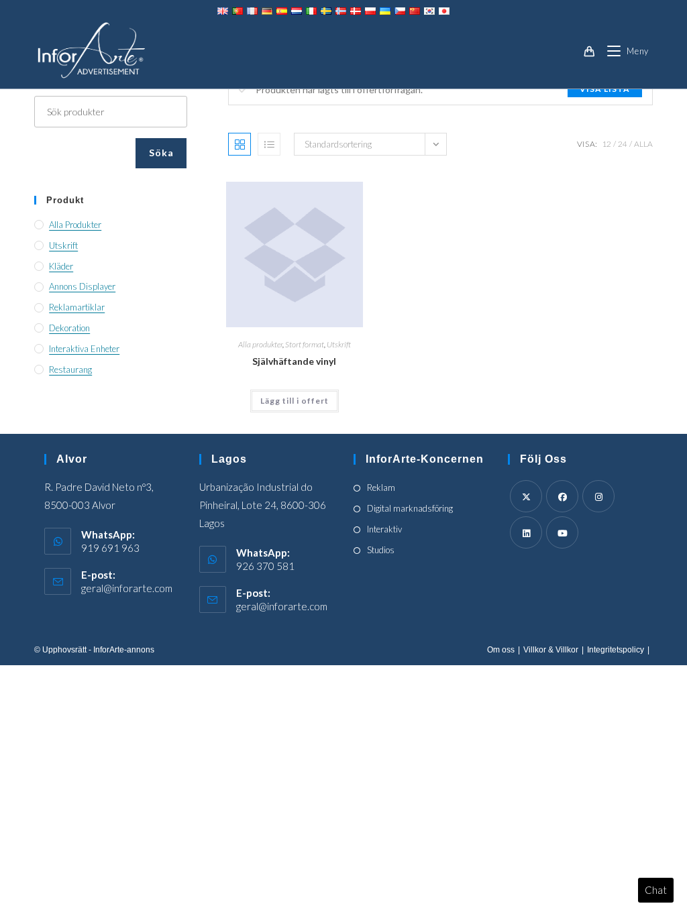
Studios (380, 550)
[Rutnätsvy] (239, 144)
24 (622, 144)
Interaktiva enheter (84, 348)
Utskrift (339, 344)
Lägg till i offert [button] (294, 401)
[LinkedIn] (526, 532)
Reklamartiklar (77, 307)
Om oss (501, 649)
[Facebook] (562, 496)
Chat (656, 890)
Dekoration (69, 328)
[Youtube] (562, 532)
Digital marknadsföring (410, 508)
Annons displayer (82, 286)
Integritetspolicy (615, 649)
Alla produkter (260, 344)
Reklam (381, 487)
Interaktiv (384, 529)
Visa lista (605, 89)
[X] (526, 496)
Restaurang (70, 369)
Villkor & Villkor (550, 649)
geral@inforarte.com (126, 588)
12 (606, 144)
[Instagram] (598, 496)
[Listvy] (269, 144)
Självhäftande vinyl (294, 361)
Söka (161, 152)
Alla (643, 144)
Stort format (304, 344)
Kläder (61, 266)
